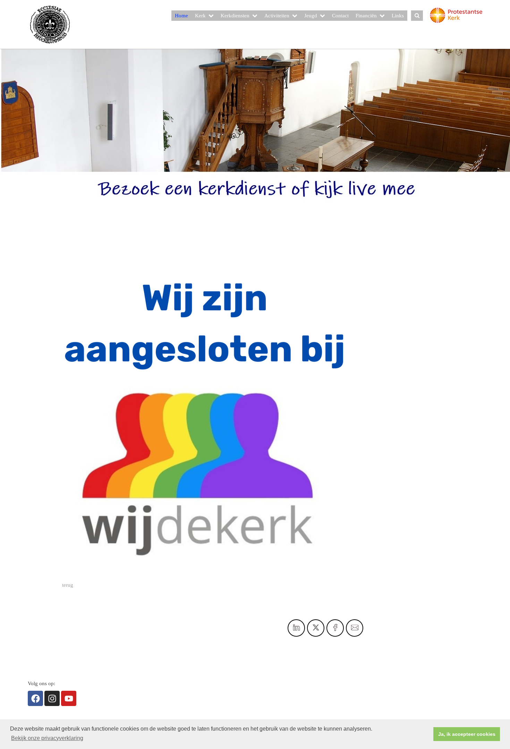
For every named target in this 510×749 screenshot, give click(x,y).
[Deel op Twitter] (315, 628)
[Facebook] (35, 698)
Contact (340, 15)
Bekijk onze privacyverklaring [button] (47, 738)
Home (181, 15)
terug (67, 585)
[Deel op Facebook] (335, 628)
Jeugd (310, 15)
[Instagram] (52, 698)
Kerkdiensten (235, 15)
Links (398, 15)
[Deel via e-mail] (354, 628)
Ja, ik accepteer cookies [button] (466, 734)
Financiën (366, 15)
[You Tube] (68, 698)
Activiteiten (276, 15)
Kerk (200, 15)
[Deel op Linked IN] (296, 628)
